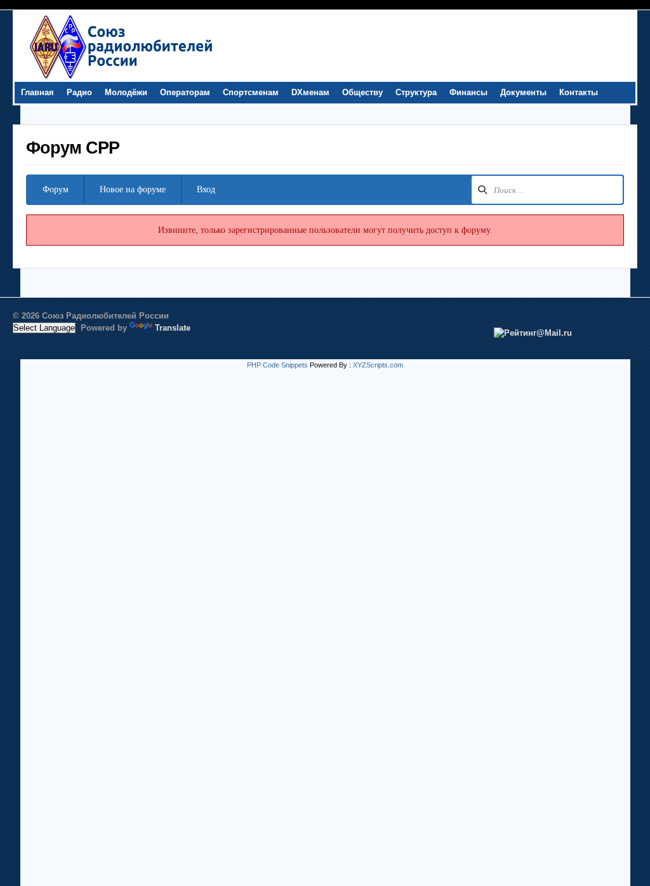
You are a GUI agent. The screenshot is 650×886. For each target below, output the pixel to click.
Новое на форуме (133, 189)
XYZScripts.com (378, 365)
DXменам (310, 92)
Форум (56, 189)
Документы (523, 92)
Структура (416, 92)
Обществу (362, 92)
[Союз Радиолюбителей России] (120, 78)
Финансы (468, 92)
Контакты (578, 92)
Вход (206, 189)
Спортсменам (251, 92)
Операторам (185, 92)
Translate (172, 328)
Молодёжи (126, 92)
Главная (37, 92)
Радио (79, 92)
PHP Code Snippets (277, 365)
